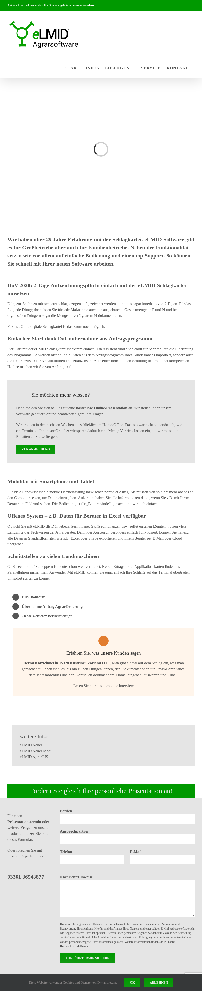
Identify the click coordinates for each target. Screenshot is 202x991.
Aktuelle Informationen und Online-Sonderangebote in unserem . (51, 5)
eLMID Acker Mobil (36, 751)
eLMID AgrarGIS (34, 757)
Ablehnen (159, 982)
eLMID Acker (31, 745)
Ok (132, 982)
